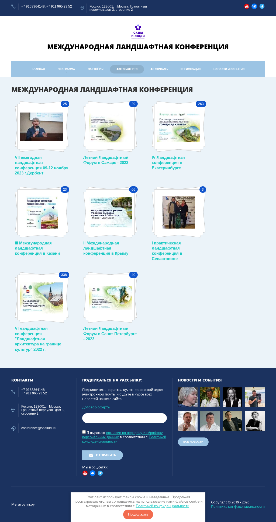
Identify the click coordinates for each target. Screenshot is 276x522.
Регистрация (191, 69)
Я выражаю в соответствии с (124, 437)
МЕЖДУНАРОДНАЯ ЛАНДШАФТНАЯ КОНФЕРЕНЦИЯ (138, 46)
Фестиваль (159, 69)
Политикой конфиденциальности (162, 506)
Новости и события (228, 69)
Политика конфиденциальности (238, 506)
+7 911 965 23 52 (59, 6)
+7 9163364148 (33, 6)
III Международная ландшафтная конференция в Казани (37, 248)
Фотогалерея (126, 69)
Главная (38, 69)
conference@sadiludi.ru (38, 428)
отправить (106, 455)
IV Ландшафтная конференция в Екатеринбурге (168, 162)
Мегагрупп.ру (23, 504)
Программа (66, 69)
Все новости (193, 441)
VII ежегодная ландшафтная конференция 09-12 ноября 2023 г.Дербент (41, 165)
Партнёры (96, 69)
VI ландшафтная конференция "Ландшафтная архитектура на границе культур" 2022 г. (38, 339)
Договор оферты (96, 407)
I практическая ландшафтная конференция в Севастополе (167, 251)
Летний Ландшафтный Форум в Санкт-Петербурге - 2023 (110, 333)
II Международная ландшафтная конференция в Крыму (105, 248)
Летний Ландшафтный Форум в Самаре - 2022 (105, 160)
